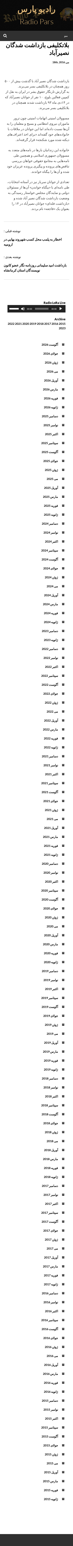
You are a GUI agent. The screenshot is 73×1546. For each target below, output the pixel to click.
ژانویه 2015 (51, 1499)
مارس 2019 (50, 1051)
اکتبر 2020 (51, 881)
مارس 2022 (50, 729)
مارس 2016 (50, 1373)
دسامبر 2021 (50, 756)
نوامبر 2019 (50, 980)
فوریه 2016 (51, 1382)
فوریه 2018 (51, 1168)
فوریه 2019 (51, 1060)
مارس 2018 (50, 1159)
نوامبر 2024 (50, 532)
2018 (40, 323)
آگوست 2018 (50, 1114)
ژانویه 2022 (51, 747)
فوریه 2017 (51, 1275)
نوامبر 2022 (50, 657)
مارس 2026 (50, 389)
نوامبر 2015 (50, 1409)
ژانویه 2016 (51, 1391)
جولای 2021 (50, 801)
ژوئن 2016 (51, 1347)
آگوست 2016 (50, 1329)
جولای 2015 (50, 1445)
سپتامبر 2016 (49, 1320)
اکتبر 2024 (51, 541)
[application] (36, 308)
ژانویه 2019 (51, 1069)
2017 (47, 323)
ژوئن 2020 (51, 917)
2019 (33, 323)
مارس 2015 (50, 1481)
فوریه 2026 (51, 398)
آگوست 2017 (50, 1221)
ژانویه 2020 (51, 962)
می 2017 (52, 1248)
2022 (11, 323)
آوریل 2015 (51, 1472)
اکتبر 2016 (51, 1311)
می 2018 (52, 1141)
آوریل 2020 (51, 935)
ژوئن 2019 (51, 1024)
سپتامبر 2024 (49, 550)
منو (66, 35)
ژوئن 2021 (51, 810)
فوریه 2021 (51, 845)
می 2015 (52, 1463)
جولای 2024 (50, 568)
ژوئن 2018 (51, 1132)
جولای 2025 (50, 461)
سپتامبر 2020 (49, 890)
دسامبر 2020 (50, 863)
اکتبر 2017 (51, 1203)
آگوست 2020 (50, 899)
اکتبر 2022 (51, 666)
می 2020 (52, 926)
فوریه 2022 (51, 738)
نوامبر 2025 (50, 425)
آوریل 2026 (51, 380)
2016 (54, 323)
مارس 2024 (50, 604)
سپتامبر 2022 (49, 675)
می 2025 (52, 478)
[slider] (14, 308)
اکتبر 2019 (51, 989)
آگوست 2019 (50, 1006)
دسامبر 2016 (50, 1293)
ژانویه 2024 (51, 622)
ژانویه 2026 (51, 407)
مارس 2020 (50, 944)
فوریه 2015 (51, 1490)
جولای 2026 (50, 353)
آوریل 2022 (51, 720)
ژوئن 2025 (51, 470)
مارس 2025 (50, 496)
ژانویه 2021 (51, 854)
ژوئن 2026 (51, 362)
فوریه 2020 (51, 953)
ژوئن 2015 (51, 1454)
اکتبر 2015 (51, 1418)
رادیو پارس (36, 9)
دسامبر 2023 (50, 631)
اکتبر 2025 (51, 434)
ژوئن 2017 (51, 1239)
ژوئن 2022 (51, 702)
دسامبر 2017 (50, 1185)
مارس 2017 (50, 1266)
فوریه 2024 (51, 613)
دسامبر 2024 (50, 523)
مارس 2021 (50, 836)
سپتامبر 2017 (49, 1212)
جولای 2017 (50, 1230)
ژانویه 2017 (51, 1284)
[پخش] (61, 309)
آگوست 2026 (50, 344)
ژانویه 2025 (51, 514)
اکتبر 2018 (51, 1096)
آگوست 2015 (50, 1436)
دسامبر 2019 (50, 971)
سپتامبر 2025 (49, 443)
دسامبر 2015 (50, 1400)
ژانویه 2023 (51, 640)
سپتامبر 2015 (49, 1427)
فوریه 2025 (51, 505)
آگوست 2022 (50, 684)
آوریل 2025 (51, 487)
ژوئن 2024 (51, 577)
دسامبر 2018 (50, 1078)
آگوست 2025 (50, 452)
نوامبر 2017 (50, 1194)
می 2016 (52, 1356)
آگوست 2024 (50, 559)
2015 (62, 323)
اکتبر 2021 (51, 774)
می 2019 (52, 1033)
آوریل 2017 (51, 1257)
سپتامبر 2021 (49, 783)
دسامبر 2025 (50, 416)
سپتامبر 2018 (49, 1105)
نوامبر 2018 (50, 1087)
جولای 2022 (50, 693)
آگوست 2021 (50, 792)
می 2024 (52, 586)
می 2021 (52, 819)
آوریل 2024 (51, 595)
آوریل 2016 (51, 1364)
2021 (18, 323)
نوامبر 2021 (50, 765)
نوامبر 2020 (50, 872)
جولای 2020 (50, 908)
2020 (25, 323)
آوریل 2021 (51, 827)
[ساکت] (23, 309)
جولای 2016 (50, 1338)
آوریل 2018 (51, 1150)
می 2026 (52, 371)
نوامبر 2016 (50, 1302)
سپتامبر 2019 (49, 998)
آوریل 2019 (51, 1042)
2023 (62, 328)
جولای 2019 (50, 1015)
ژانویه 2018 (51, 1177)
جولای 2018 (50, 1123)
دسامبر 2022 (50, 649)
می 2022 (52, 711)
